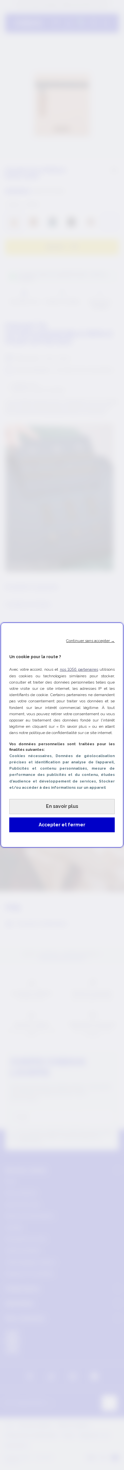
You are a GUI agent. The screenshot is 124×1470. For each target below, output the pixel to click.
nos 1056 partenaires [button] (79, 669)
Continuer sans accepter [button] (90, 640)
